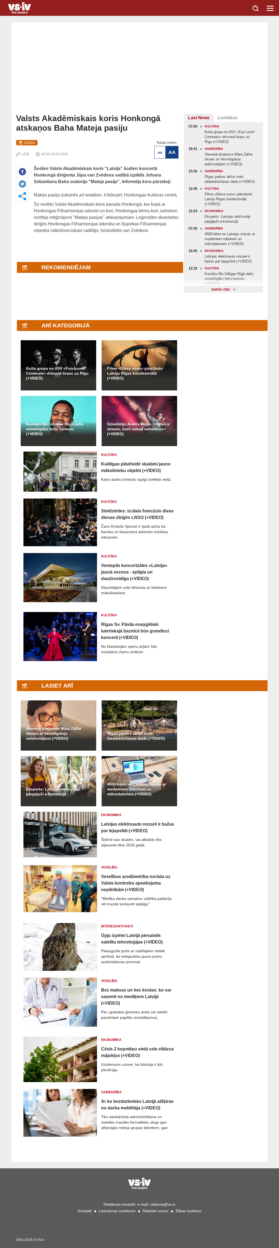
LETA (25, 154)
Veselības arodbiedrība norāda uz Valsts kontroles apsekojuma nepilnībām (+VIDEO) (135, 883)
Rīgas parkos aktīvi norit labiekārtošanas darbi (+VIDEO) (136, 736)
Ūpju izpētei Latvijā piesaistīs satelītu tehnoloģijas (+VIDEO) (132, 938)
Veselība (109, 867)
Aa (160, 152)
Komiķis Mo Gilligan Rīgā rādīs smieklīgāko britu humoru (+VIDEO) (54, 429)
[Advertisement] (139, 72)
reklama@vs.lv (162, 1204)
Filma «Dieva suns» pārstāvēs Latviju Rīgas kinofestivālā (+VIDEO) (135, 373)
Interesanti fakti (117, 926)
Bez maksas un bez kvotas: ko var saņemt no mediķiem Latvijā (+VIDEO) (136, 996)
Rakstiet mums (155, 1211)
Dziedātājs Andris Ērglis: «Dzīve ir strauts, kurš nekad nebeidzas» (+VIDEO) (138, 429)
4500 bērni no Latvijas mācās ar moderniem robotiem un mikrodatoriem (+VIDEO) (136, 789)
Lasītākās (228, 117)
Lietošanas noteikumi (117, 1211)
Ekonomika (111, 815)
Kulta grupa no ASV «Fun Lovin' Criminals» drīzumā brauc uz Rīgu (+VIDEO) (57, 373)
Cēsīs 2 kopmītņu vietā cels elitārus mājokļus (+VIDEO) (137, 1052)
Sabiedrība (111, 1092)
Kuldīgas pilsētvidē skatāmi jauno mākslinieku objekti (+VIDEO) (136, 467)
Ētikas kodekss (188, 1211)
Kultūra (29, 143)
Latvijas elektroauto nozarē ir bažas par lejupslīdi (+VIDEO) (137, 827)
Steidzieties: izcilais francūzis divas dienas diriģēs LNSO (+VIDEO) (137, 514)
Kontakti (85, 1211)
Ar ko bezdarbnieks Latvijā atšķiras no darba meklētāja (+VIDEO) (137, 1104)
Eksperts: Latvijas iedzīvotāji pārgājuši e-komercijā (53, 791)
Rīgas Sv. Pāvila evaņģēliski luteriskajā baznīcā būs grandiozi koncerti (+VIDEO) (135, 631)
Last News (199, 117)
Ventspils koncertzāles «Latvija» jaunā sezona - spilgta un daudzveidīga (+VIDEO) (134, 572)
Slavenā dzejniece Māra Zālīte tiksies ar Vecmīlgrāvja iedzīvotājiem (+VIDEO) (53, 733)
